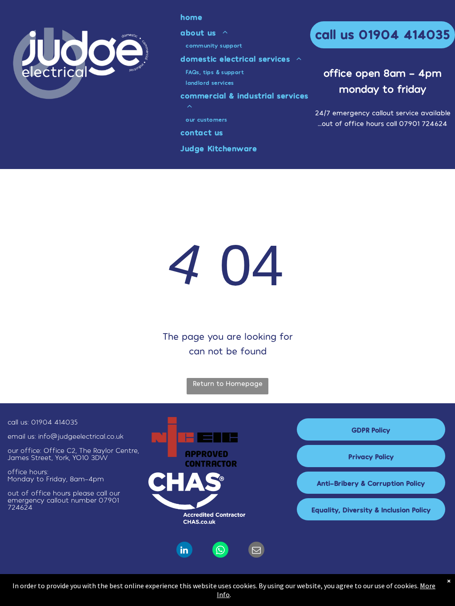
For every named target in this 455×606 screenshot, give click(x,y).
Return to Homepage (228, 383)
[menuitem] (248, 16)
